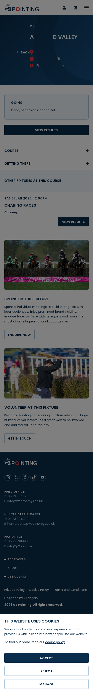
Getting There (17, 163)
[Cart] (75, 7)
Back (25, 52)
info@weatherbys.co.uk (25, 501)
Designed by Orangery (21, 598)
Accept (46, 658)
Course (11, 150)
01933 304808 (18, 519)
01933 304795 (18, 496)
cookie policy (55, 642)
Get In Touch (19, 438)
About (13, 568)
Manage (46, 684)
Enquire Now (19, 335)
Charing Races (20, 205)
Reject (46, 671)
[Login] (64, 7)
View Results (46, 130)
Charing (10, 212)
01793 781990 (18, 541)
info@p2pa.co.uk (19, 546)
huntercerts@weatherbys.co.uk (31, 523)
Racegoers (17, 559)
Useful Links (17, 576)
